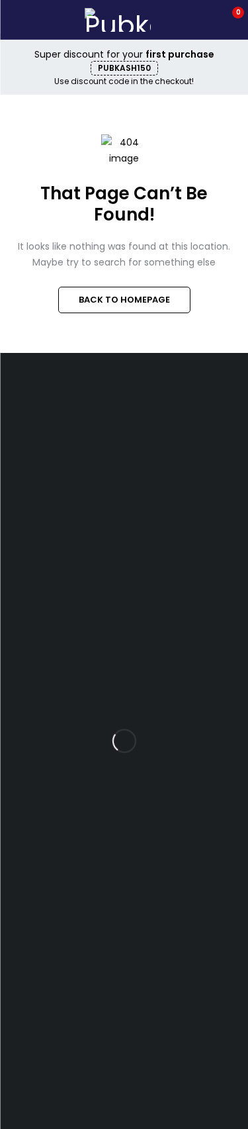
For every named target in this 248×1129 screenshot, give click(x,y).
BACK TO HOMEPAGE (124, 299)
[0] (229, 20)
